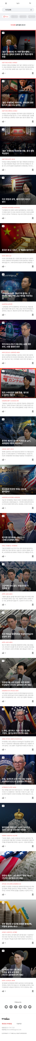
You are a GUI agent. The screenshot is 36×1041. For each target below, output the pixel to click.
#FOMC (15, 932)
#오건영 (15, 835)
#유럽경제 (5, 497)
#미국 (13, 159)
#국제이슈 (8, 545)
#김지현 (10, 304)
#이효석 (4, 932)
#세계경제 (17, 497)
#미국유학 (5, 207)
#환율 (13, 980)
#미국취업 (11, 207)
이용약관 (19, 1024)
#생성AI (4, 449)
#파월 (3, 739)
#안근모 (12, 690)
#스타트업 (13, 400)
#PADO (15, 62)
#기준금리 (8, 980)
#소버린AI (4, 304)
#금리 (7, 594)
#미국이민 (17, 207)
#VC (18, 400)
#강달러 (4, 835)
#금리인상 (9, 835)
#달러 (7, 255)
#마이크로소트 (6, 352)
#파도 (3, 545)
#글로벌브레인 (6, 400)
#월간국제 (5, 62)
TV (30, 3)
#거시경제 (9, 884)
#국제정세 (14, 545)
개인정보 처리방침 (7, 1024)
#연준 (3, 594)
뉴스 (18, 3)
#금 (10, 255)
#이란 (9, 159)
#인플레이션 (5, 787)
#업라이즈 (9, 932)
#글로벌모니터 (6, 690)
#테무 (8, 449)
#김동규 (10, 62)
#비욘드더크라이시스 (16, 739)
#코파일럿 (13, 352)
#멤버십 (10, 111)
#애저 (18, 352)
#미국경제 (11, 497)
